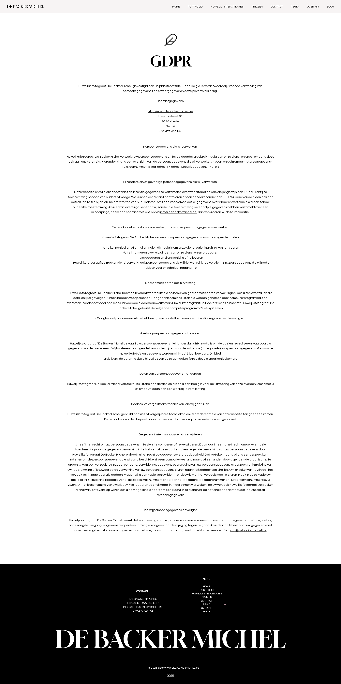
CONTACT (206, 601)
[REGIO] (225, 604)
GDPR (170, 675)
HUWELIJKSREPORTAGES (206, 593)
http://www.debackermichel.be (170, 111)
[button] (295, 6)
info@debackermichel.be (178, 212)
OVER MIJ (206, 608)
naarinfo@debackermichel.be (206, 469)
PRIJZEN (206, 597)
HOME (206, 586)
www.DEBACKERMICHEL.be (181, 667)
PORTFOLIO (207, 590)
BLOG (206, 611)
